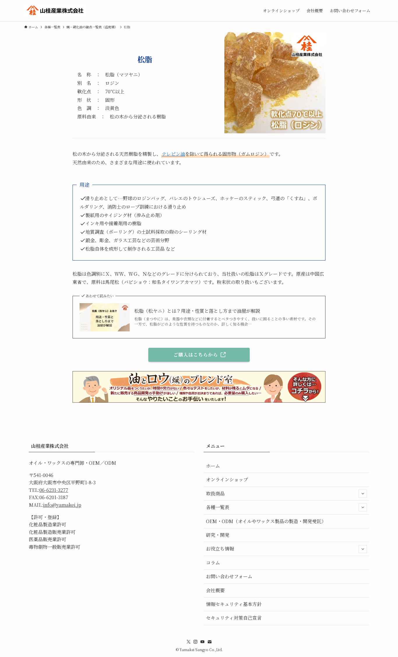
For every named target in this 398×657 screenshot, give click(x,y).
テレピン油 (173, 154)
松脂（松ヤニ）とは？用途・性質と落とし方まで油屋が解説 (197, 311)
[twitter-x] (188, 641)
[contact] (209, 641)
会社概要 (215, 590)
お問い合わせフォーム (229, 576)
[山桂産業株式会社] (55, 10)
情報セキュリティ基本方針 (234, 604)
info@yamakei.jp (62, 505)
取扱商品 (215, 493)
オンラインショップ (227, 479)
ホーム (213, 465)
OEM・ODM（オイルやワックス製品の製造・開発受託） (266, 521)
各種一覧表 (217, 507)
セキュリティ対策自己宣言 (234, 617)
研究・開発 (217, 535)
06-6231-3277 (53, 490)
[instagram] (195, 641)
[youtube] (202, 641)
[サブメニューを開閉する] (363, 494)
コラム (213, 562)
